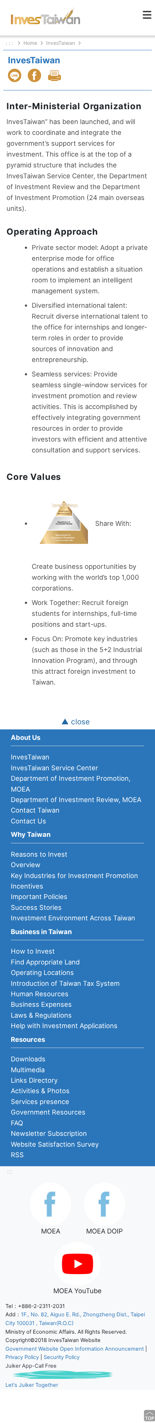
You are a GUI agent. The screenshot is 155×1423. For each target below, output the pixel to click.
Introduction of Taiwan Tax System (65, 983)
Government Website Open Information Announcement (74, 1349)
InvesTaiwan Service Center (54, 768)
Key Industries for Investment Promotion (74, 875)
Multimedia (28, 1070)
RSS (17, 1155)
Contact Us (28, 821)
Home (30, 43)
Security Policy (62, 1357)
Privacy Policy (22, 1357)
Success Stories (36, 907)
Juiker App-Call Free (31, 1366)
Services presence (40, 1101)
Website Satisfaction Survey (55, 1144)
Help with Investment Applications (64, 1026)
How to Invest (33, 951)
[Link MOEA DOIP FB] (104, 1203)
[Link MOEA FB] (50, 1203)
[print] (55, 75)
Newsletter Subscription (49, 1133)
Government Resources (48, 1112)
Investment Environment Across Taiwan (73, 918)
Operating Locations (42, 972)
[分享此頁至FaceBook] (35, 75)
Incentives (27, 886)
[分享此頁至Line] (15, 75)
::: (9, 1171)
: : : (10, 43)
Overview (25, 865)
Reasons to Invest (39, 854)
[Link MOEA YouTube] (77, 1263)
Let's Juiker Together (31, 1385)
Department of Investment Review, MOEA (76, 800)
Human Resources (39, 994)
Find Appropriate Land (45, 962)
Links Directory (34, 1080)
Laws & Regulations (41, 1015)
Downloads (28, 1059)
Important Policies (39, 896)
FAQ (17, 1123)
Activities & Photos (40, 1091)
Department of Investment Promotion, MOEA (70, 783)
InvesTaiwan (60, 43)
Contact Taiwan (35, 810)
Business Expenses (41, 1004)
